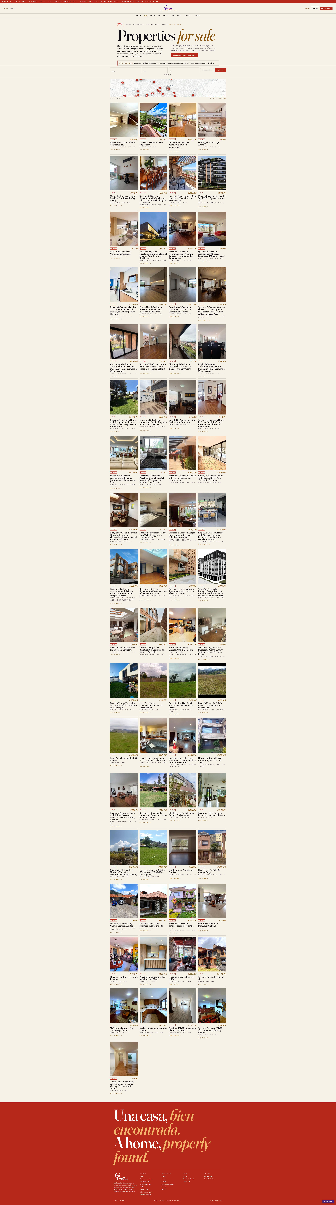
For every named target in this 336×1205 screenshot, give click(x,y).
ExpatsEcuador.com (168, 1184)
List (179, 15)
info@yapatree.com (216, 1200)
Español (307, 8)
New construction (146, 1179)
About (197, 15)
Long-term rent (145, 1181)
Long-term (155, 15)
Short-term (168, 15)
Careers (164, 1181)
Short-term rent (145, 1184)
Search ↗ (220, 70)
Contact (315, 8)
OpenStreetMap (216, 96)
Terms (164, 1189)
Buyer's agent (144, 1189)
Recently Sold (208, 1176)
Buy (145, 15)
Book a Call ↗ (326, 8)
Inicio (138, 15)
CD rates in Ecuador (189, 1179)
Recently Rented (209, 1179)
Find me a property (146, 1192)
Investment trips (145, 1195)
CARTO (223, 96)
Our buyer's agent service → (184, 55)
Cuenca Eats (186, 1181)
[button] (168, 89)
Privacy (164, 1187)
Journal (188, 15)
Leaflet (209, 96)
